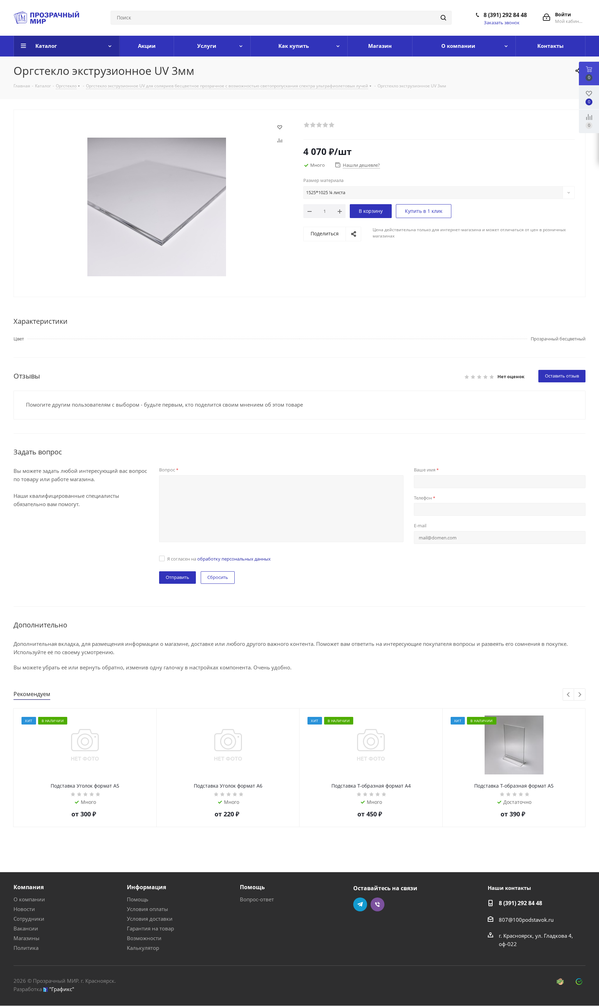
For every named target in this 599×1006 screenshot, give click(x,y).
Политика (26, 947)
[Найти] (443, 18)
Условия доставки (150, 918)
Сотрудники (29, 918)
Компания (29, 887)
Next (579, 695)
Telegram (360, 904)
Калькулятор (143, 947)
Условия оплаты (147, 908)
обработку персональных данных (234, 559)
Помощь (137, 899)
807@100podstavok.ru (526, 919)
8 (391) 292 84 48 (505, 15)
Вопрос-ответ (257, 899)
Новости (24, 908)
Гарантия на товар (150, 928)
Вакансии (26, 928)
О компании (29, 899)
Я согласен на (219, 559)
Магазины (27, 938)
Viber (377, 904)
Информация (146, 887)
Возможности (144, 938)
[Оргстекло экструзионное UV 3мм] (156, 206)
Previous (568, 695)
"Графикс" (61, 989)
